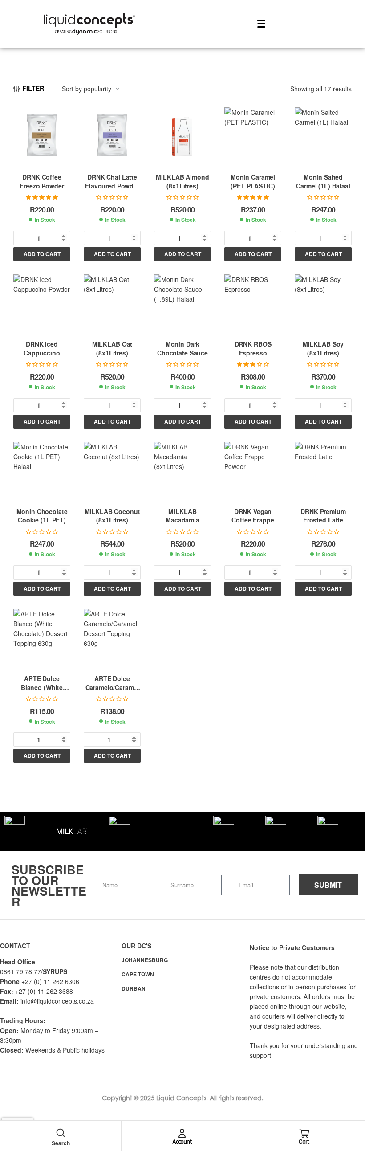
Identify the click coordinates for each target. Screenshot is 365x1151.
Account (182, 1142)
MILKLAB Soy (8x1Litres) (323, 348)
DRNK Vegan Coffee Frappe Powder (252, 520)
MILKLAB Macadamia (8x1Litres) (182, 520)
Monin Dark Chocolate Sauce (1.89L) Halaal (182, 352)
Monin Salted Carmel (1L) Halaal (323, 181)
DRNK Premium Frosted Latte (322, 516)
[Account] (182, 1133)
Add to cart (42, 254)
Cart (304, 1142)
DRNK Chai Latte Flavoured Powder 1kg (112, 185)
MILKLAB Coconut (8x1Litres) (112, 516)
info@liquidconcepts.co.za (57, 1000)
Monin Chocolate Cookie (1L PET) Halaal (42, 520)
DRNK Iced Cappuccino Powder (42, 352)
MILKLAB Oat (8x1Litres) (112, 348)
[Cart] (304, 1133)
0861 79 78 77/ (21, 971)
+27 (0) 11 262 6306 (50, 981)
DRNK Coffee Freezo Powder (42, 181)
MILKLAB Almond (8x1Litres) (182, 181)
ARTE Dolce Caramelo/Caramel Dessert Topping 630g (112, 691)
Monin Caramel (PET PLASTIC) (253, 181)
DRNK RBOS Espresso (253, 348)
